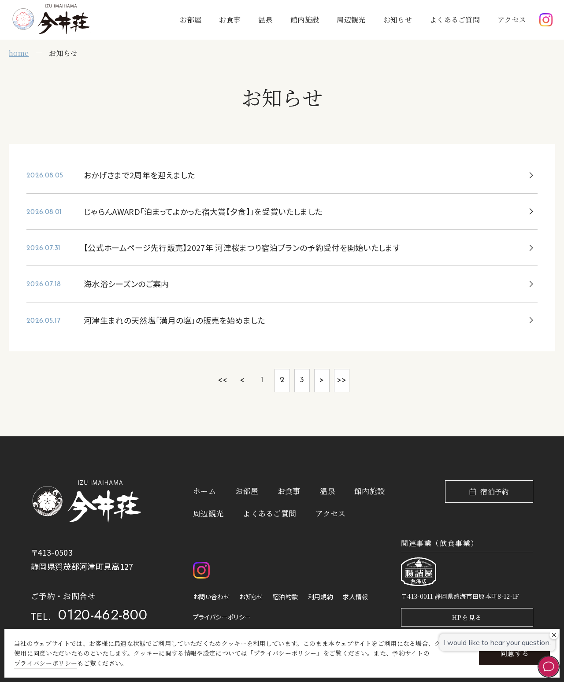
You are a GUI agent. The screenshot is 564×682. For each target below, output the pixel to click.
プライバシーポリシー (222, 616)
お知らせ (397, 20)
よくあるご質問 (455, 20)
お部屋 (190, 20)
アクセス (511, 20)
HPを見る (467, 617)
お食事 (230, 20)
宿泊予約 (494, 492)
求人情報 (355, 596)
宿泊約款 (285, 596)
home (19, 53)
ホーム (204, 490)
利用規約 (320, 596)
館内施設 (304, 20)
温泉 (265, 20)
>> (342, 380)
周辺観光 (351, 20)
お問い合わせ (211, 596)
